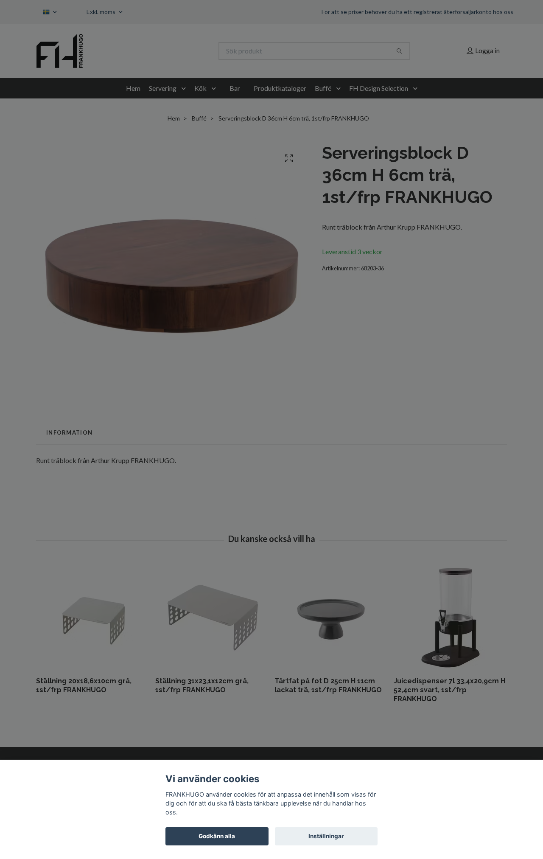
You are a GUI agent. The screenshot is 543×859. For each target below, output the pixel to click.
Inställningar (326, 836)
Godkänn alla (217, 836)
